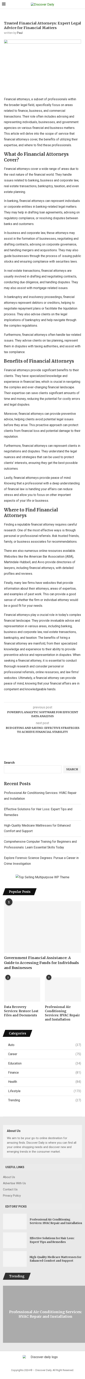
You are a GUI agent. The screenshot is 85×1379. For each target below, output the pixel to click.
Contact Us (10, 1189)
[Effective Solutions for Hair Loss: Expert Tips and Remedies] (15, 1240)
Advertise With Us (14, 1183)
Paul (20, 32)
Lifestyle (44, 1091)
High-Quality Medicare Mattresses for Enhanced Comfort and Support (55, 1258)
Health (44, 1082)
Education (44, 1063)
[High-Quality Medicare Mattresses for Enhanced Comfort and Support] (15, 1259)
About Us (9, 1177)
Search (9, 762)
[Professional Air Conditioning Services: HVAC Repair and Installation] (63, 989)
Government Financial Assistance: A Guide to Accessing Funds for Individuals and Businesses (41, 962)
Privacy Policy (12, 1195)
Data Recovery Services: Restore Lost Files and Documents (21, 1011)
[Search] (81, 4)
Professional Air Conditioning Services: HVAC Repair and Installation (62, 1013)
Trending (44, 1100)
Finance (44, 1072)
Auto (44, 1045)
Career (44, 1054)
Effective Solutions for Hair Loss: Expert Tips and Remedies (52, 1240)
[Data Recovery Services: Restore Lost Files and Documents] (22, 989)
